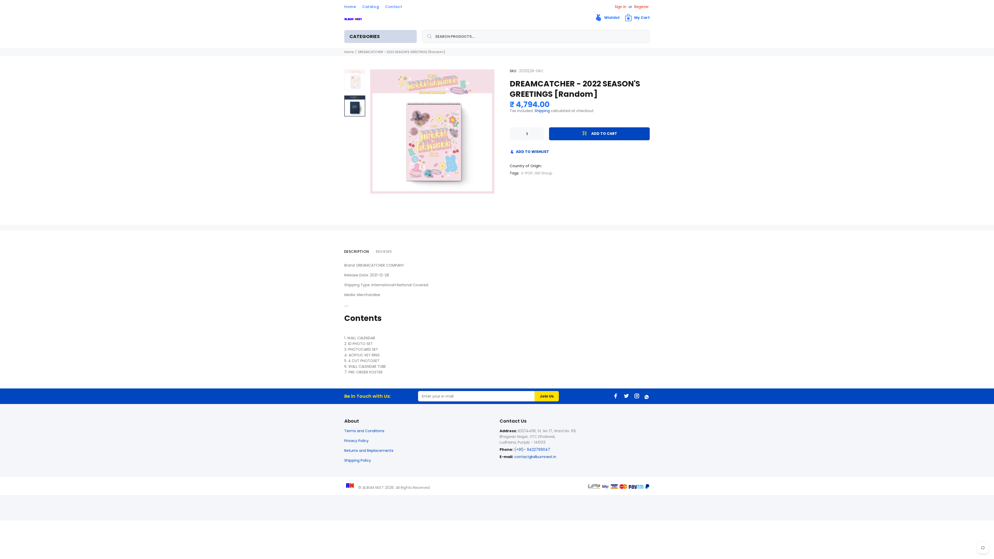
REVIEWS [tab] (384, 251)
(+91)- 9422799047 (531, 449)
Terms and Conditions (364, 430)
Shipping (542, 110)
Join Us (547, 396)
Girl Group (543, 173)
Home (349, 52)
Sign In (620, 6)
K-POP (527, 173)
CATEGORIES (364, 36)
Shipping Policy (357, 460)
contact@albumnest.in (535, 456)
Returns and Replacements (368, 450)
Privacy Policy (356, 440)
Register (641, 6)
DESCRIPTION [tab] (356, 251)
